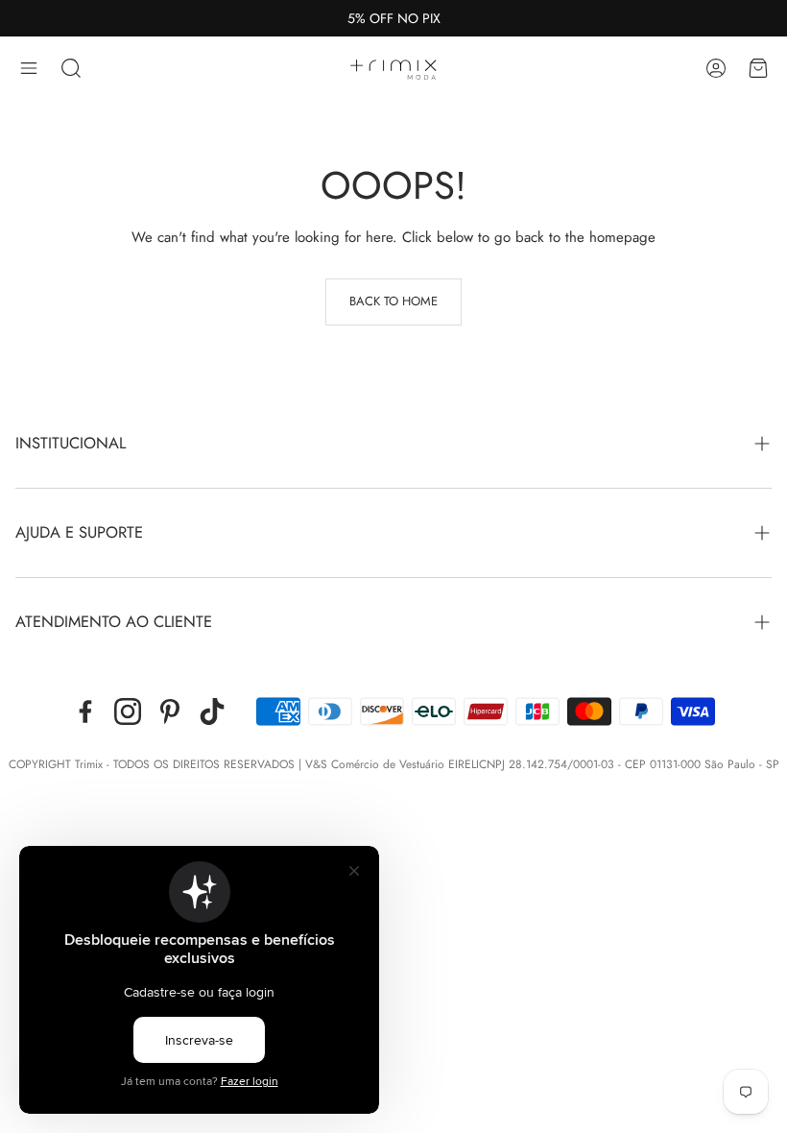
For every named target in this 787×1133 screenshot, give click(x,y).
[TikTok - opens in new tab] (212, 711)
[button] (28, 68)
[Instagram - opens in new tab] (127, 711)
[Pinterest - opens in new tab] (169, 711)
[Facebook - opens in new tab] (85, 711)
